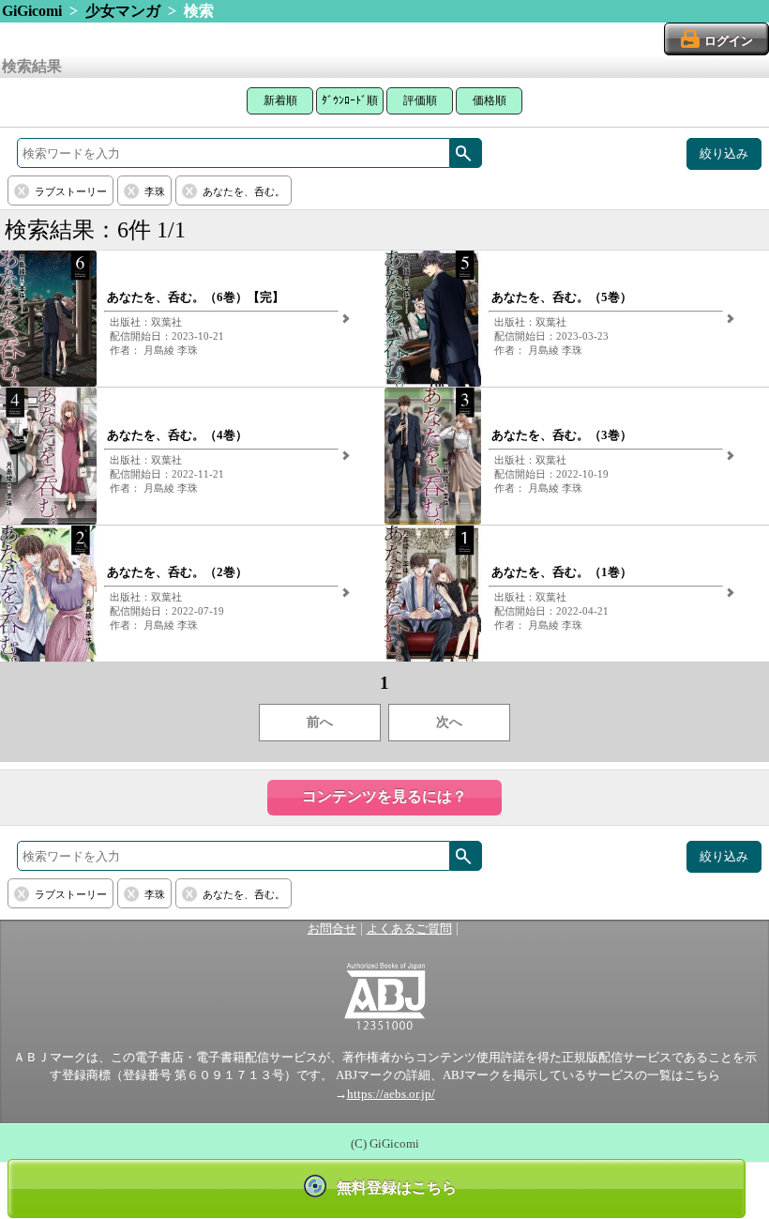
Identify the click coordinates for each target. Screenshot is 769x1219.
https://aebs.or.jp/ (391, 1094)
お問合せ (332, 929)
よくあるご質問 (409, 929)
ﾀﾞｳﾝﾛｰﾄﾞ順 (350, 100)
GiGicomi (32, 11)
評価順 (420, 100)
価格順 (489, 100)
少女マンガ (122, 11)
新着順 (280, 100)
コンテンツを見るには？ (384, 796)
